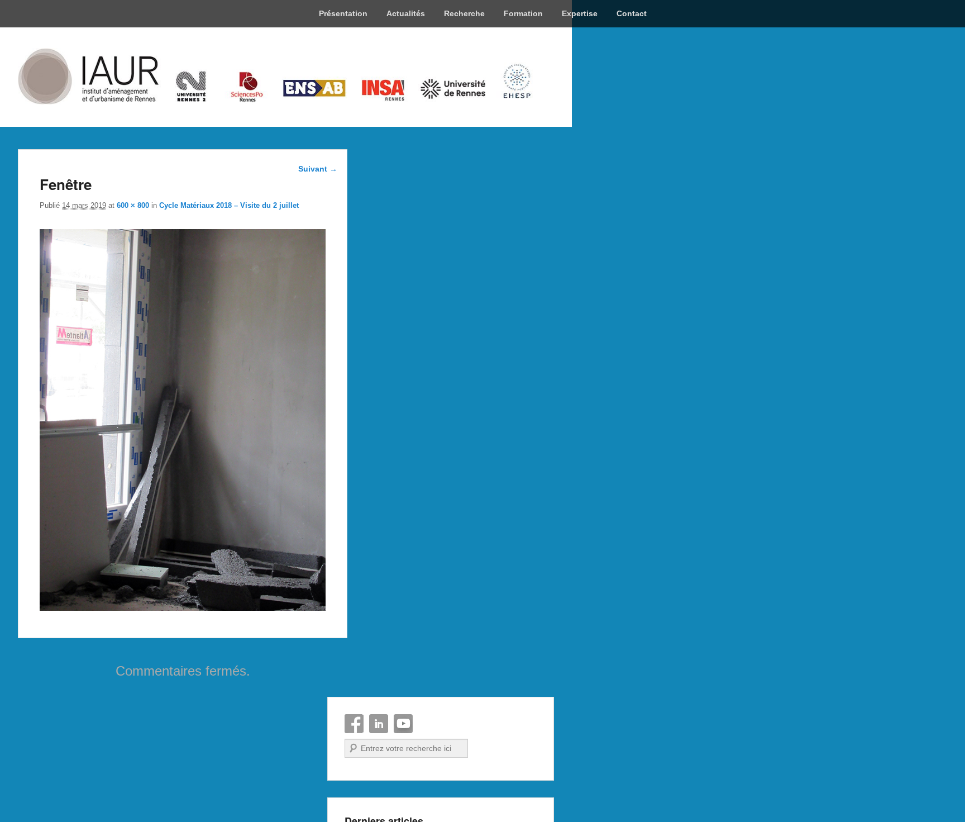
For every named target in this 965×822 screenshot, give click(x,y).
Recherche (464, 13)
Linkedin (378, 723)
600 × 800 (133, 205)
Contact (632, 13)
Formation (523, 13)
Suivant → (317, 168)
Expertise (580, 13)
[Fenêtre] (183, 607)
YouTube (403, 723)
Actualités (405, 13)
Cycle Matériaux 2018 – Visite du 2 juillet (229, 205)
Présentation (343, 13)
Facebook (354, 723)
